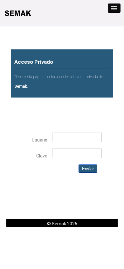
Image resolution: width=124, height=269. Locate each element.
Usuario (39, 139)
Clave (41, 155)
